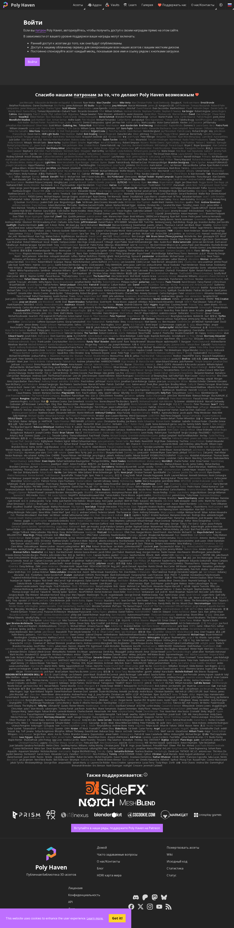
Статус (171, 875)
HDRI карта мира (109, 875)
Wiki (170, 854)
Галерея (147, 5)
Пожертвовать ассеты (183, 848)
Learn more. (95, 918)
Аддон (96, 5)
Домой (102, 848)
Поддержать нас (174, 5)
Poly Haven (23, 5)
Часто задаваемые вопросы (117, 854)
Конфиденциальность (84, 895)
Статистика (175, 868)
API (70, 902)
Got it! (117, 918)
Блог (100, 868)
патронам (85, 95)
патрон (40, 30)
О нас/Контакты (202, 5)
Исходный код (177, 861)
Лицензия (75, 888)
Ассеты (78, 5)
